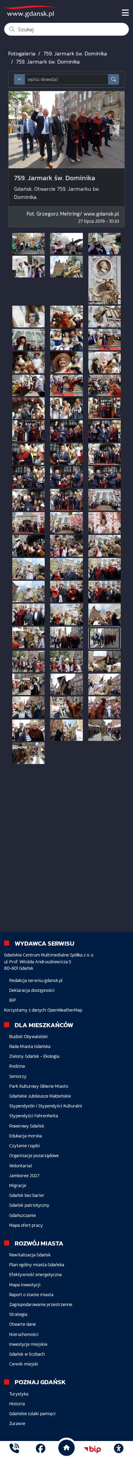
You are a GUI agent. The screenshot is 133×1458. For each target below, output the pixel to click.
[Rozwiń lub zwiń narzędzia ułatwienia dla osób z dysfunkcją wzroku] (118, 1449)
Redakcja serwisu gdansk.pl (35, 980)
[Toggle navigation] (125, 13)
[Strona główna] (14, 1449)
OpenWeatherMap (64, 1010)
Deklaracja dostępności (32, 990)
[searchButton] (113, 79)
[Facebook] (40, 1449)
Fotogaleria (21, 53)
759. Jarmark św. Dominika (75, 53)
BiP (12, 1000)
